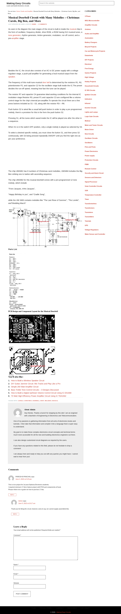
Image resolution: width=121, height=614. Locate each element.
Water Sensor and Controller (95, 234)
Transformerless (91, 203)
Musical (55, 400)
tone (10, 35)
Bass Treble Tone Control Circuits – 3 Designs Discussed (35, 390)
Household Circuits (92, 86)
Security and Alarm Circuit (94, 173)
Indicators (88, 99)
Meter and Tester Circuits (94, 125)
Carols (20, 400)
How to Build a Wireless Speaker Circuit (27, 381)
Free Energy (89, 68)
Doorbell (36, 400)
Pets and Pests (90, 147)
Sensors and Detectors (93, 177)
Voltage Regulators (92, 230)
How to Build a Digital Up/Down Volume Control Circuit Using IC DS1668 (41, 393)
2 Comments (42, 24)
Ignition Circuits (90, 94)
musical (73, 29)
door (44, 82)
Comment (17, 535)
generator (17, 35)
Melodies (48, 400)
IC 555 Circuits (90, 90)
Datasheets (89, 55)
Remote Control (90, 169)
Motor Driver (89, 129)
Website (16, 583)
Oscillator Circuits (91, 138)
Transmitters (89, 217)
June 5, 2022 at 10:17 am (26, 503)
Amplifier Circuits (91, 25)
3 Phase (88, 16)
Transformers (89, 208)
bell (48, 82)
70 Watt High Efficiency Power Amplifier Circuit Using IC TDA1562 (38, 396)
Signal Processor (91, 182)
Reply (12, 494)
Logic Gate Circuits (92, 116)
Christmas (28, 400)
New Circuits (89, 134)
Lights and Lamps (91, 112)
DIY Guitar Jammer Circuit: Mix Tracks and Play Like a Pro (35, 384)
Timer (87, 199)
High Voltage (89, 77)
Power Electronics (91, 151)
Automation (89, 38)
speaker (11, 77)
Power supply (90, 156)
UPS (86, 225)
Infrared (87, 103)
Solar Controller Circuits (93, 186)
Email (16, 574)
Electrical (88, 64)
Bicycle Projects (90, 47)
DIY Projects (89, 60)
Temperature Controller (93, 195)
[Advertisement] (45, 56)
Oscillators (88, 142)
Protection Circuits (91, 160)
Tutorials (88, 221)
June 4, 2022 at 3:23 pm (24, 479)
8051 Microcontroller (92, 20)
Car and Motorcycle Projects (95, 51)
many (42, 400)
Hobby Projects (90, 81)
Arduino (88, 29)
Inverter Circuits (90, 108)
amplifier (15, 38)
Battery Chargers (91, 42)
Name (16, 564)
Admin (20, 501)
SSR (86, 190)
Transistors (89, 212)
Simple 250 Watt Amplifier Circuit (24, 387)
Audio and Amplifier (92, 33)
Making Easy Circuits (18, 3)
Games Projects (90, 73)
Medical (87, 121)
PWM (86, 164)
